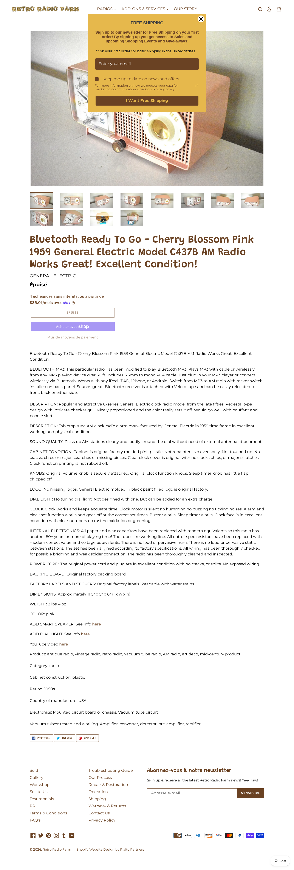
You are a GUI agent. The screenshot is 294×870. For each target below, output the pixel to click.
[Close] (201, 19)
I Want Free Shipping (147, 100)
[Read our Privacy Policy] (196, 85)
